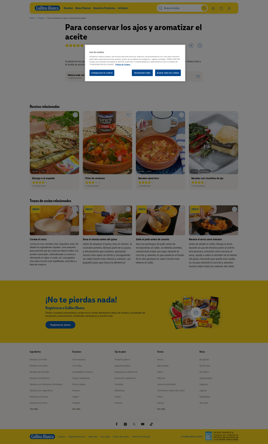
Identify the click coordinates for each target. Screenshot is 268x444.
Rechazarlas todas (142, 73)
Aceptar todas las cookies (168, 73)
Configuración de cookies (102, 73)
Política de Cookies (122, 64)
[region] (135, 63)
